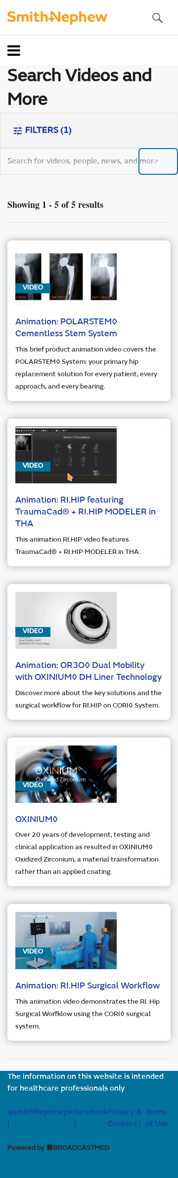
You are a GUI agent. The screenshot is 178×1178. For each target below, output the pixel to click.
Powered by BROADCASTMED (58, 1148)
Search (157, 18)
